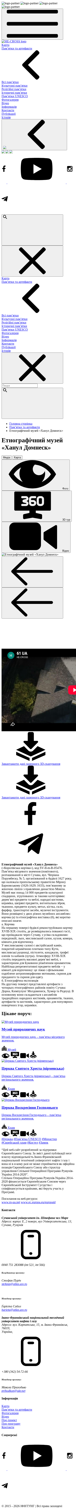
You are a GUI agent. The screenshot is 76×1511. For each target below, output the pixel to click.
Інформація (9, 106)
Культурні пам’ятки (14, 85)
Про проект (9, 1420)
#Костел (32, 1142)
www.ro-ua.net (11, 1202)
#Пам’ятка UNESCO (27, 1139)
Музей (11, 1049)
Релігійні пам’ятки (14, 89)
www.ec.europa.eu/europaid (38, 1202)
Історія (6, 117)
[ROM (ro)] (10, 152)
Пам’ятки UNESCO (15, 96)
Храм (11, 1088)
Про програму (11, 1423)
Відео (5, 103)
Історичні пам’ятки (14, 92)
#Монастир (49, 1139)
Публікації (9, 113)
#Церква (7, 1139)
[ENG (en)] (7, 152)
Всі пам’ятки (10, 82)
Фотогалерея (10, 99)
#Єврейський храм (14, 1142)
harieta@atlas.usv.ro (14, 1309)
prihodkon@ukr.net (13, 1390)
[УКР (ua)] (3, 152)
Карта (5, 45)
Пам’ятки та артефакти (17, 48)
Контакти (8, 110)
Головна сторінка (20, 423)
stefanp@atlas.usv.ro (14, 1284)
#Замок (43, 1142)
